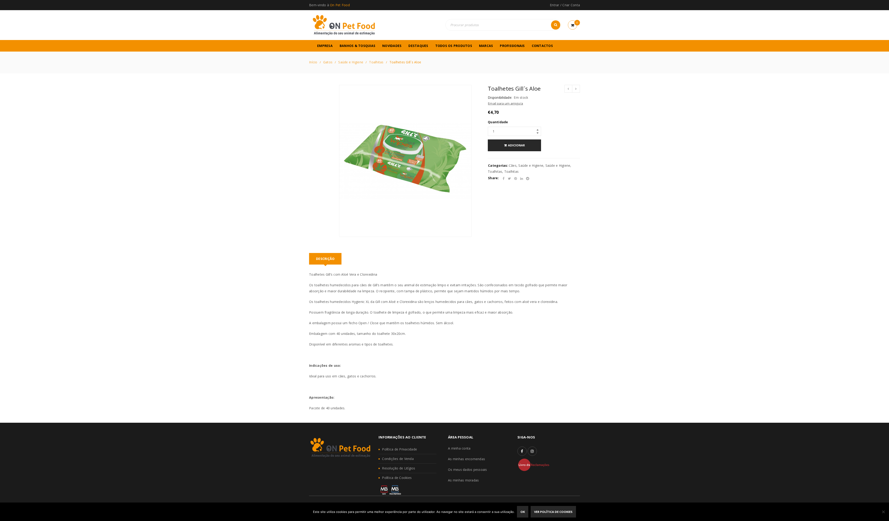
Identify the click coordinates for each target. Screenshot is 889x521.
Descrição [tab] (325, 258)
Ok (522, 512)
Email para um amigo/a (505, 103)
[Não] (883, 511)
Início (313, 62)
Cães (512, 165)
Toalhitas (376, 62)
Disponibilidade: (500, 98)
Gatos (327, 62)
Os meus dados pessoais (467, 469)
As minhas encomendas (466, 459)
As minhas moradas (463, 480)
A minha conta (459, 448)
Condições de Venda (398, 458)
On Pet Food (340, 5)
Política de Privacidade (399, 449)
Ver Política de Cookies (553, 512)
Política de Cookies (397, 477)
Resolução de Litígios (398, 468)
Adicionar (516, 145)
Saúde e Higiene (350, 62)
